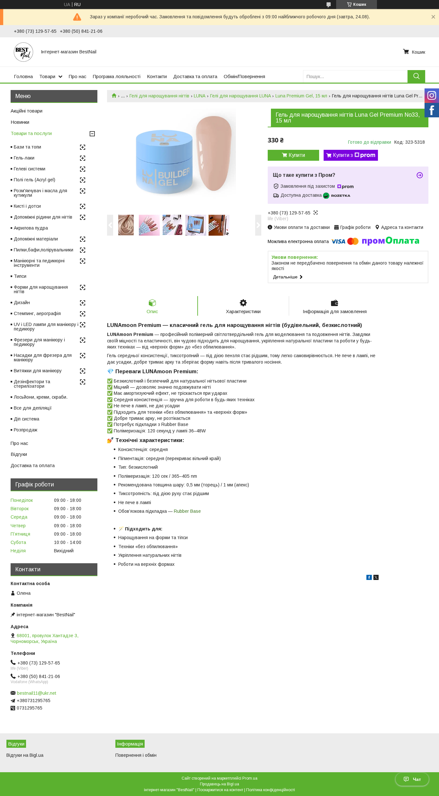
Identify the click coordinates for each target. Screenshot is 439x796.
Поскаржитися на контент (220, 790)
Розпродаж (25, 429)
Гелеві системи (29, 168)
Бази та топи (27, 146)
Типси (20, 276)
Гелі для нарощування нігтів (159, 95)
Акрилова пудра (31, 228)
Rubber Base (187, 511)
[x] (376, 578)
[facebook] (369, 578)
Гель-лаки (24, 157)
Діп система (26, 418)
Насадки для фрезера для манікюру (43, 357)
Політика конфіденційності (270, 790)
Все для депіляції (33, 408)
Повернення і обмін (136, 755)
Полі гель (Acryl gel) (34, 179)
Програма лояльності (116, 76)
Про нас (77, 76)
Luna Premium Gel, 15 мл (301, 95)
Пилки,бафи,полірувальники (43, 249)
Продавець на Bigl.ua (219, 784)
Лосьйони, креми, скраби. (40, 397)
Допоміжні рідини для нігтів (43, 217)
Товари (47, 76)
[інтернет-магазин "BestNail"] (23, 51)
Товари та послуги (31, 133)
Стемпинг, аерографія (37, 313)
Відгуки (19, 454)
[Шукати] (416, 76)
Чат (417, 779)
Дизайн (22, 302)
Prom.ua (249, 778)
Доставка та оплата (195, 76)
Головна (23, 76)
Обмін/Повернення (244, 76)
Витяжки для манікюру (38, 370)
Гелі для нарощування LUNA (240, 95)
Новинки (20, 122)
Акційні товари (26, 110)
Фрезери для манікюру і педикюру (39, 342)
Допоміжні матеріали (36, 238)
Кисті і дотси (27, 206)
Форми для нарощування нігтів (41, 289)
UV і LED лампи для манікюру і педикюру (46, 326)
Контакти (157, 76)
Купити (297, 155)
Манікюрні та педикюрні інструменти (39, 263)
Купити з (343, 155)
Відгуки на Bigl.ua (24, 755)
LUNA (199, 95)
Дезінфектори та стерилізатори (32, 384)
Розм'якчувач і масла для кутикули (40, 193)
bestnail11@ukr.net (36, 693)
